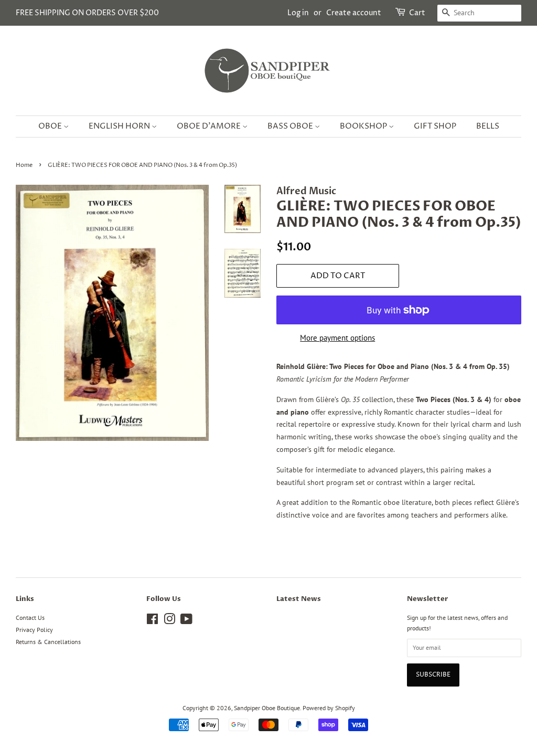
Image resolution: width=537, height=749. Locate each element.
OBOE (50, 126)
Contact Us (30, 617)
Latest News (298, 599)
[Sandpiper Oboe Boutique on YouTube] (186, 621)
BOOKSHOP (364, 126)
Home (24, 165)
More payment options (337, 338)
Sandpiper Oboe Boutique (267, 708)
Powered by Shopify (329, 708)
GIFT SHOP (435, 126)
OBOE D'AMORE (209, 126)
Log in (298, 13)
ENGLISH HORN (120, 126)
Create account (353, 13)
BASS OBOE (291, 126)
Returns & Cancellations (48, 642)
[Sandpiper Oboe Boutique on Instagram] (169, 621)
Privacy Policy (34, 630)
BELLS (487, 126)
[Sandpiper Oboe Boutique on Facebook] (152, 621)
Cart (417, 13)
